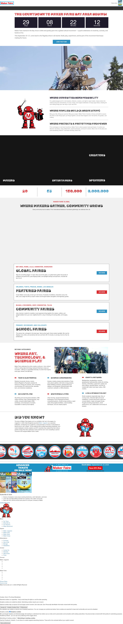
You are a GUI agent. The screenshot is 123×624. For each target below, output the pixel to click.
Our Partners (6, 524)
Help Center (6, 553)
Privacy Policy (3, 581)
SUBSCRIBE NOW (5, 503)
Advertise (5, 552)
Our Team (6, 521)
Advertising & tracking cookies (26, 618)
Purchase (5, 540)
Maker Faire (6, 532)
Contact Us (6, 550)
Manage (5, 544)
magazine (43, 423)
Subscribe (114, 3)
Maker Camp (6, 536)
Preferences (24, 607)
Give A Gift (6, 542)
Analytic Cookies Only (13, 607)
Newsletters (6, 545)
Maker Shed (6, 534)
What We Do (6, 523)
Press (4, 555)
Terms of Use (3, 583)
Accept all (3, 607)
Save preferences (5, 623)
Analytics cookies (16, 612)
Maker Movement (8, 526)
